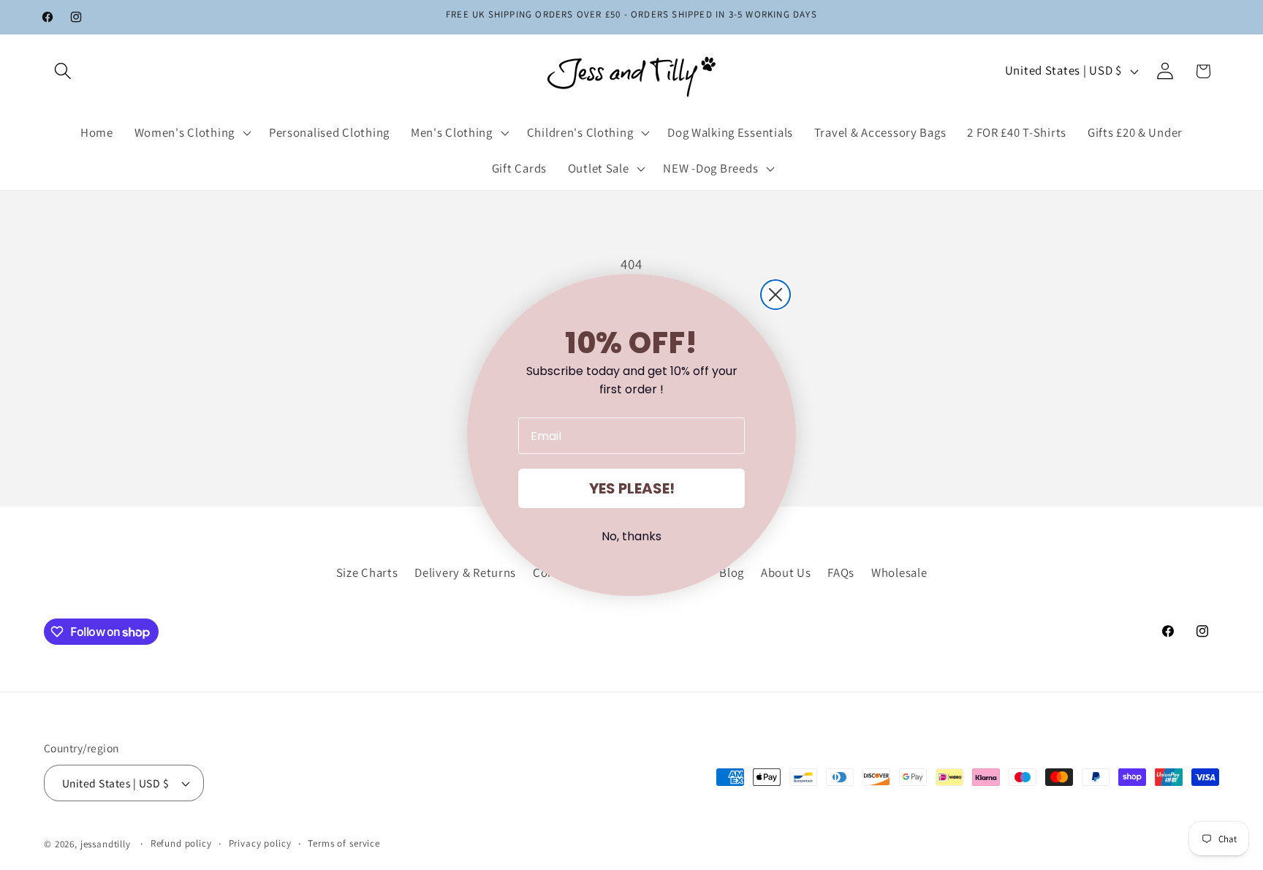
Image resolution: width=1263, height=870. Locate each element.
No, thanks (631, 536)
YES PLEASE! (632, 488)
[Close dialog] (775, 294)
